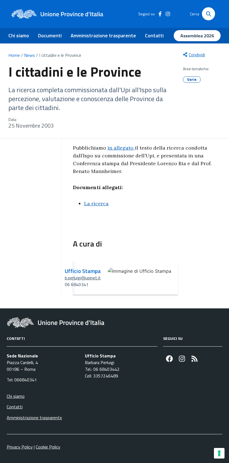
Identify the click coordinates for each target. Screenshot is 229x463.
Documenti (50, 35)
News (29, 55)
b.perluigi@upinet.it (83, 277)
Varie (192, 79)
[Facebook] (169, 358)
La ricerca (96, 203)
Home (14, 55)
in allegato (121, 148)
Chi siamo (18, 35)
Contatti (154, 35)
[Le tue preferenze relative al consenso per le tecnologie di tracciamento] (219, 453)
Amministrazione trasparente (103, 35)
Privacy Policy (20, 446)
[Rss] (194, 358)
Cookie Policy (48, 446)
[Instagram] (182, 358)
